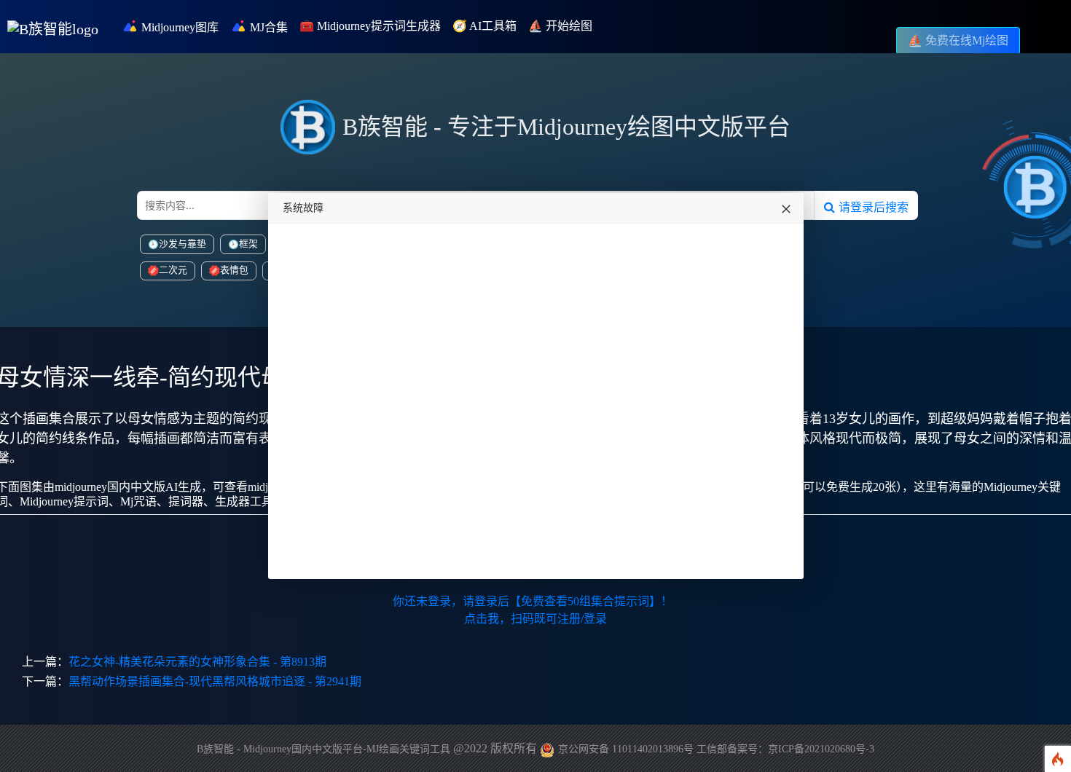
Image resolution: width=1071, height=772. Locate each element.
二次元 (173, 270)
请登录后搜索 (872, 207)
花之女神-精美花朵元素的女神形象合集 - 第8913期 (197, 661)
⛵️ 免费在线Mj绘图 (958, 40)
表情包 (234, 270)
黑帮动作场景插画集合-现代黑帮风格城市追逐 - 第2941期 (214, 681)
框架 (248, 244)
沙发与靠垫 (182, 244)
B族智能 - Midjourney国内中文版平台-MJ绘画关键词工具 (323, 749)
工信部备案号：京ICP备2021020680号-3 (785, 749)
